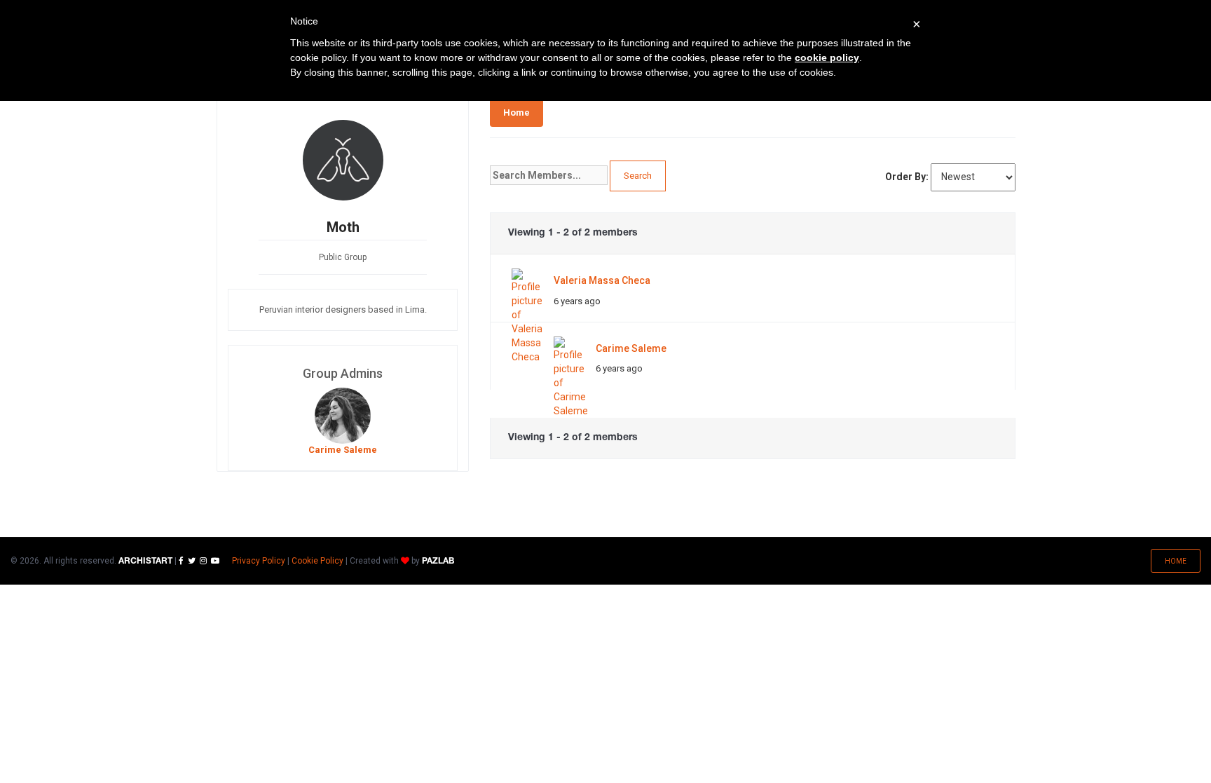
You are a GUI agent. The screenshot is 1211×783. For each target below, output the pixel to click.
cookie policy (827, 57)
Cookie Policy (317, 561)
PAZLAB (438, 561)
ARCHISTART (145, 561)
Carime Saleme (631, 348)
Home (516, 112)
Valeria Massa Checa (602, 280)
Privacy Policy (258, 561)
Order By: (907, 176)
